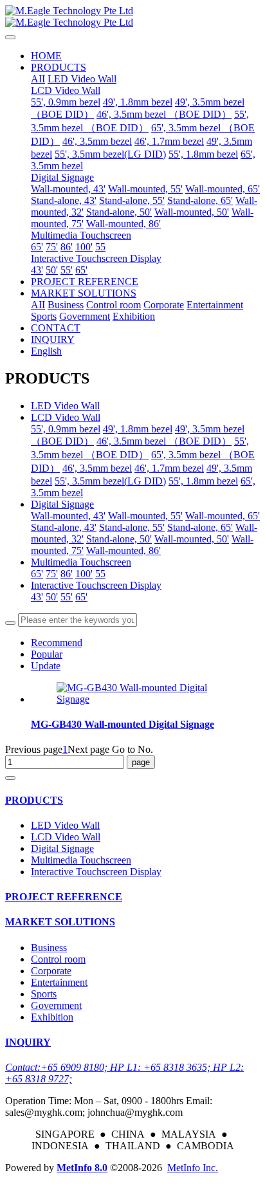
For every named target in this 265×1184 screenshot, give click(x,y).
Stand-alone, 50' (119, 538)
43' (37, 596)
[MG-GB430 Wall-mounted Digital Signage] (145, 699)
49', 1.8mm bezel (137, 428)
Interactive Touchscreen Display (96, 585)
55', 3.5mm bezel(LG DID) (110, 481)
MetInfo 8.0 (82, 1167)
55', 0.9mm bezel (65, 428)
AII (38, 78)
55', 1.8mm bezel (203, 481)
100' (84, 573)
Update (45, 665)
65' (37, 573)
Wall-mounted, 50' (191, 538)
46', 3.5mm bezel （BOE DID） (164, 441)
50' (52, 596)
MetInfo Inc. (192, 1167)
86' (66, 573)
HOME (46, 55)
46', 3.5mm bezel (97, 468)
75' (52, 573)
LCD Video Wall (65, 417)
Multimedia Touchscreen (81, 562)
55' (66, 596)
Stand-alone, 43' (63, 527)
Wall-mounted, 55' (145, 515)
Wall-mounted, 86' (123, 550)
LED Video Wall (65, 405)
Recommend (56, 642)
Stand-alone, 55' (132, 527)
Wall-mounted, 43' (68, 515)
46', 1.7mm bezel (169, 468)
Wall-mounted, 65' (222, 515)
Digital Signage (62, 504)
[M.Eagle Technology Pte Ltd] (132, 16)
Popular (46, 654)
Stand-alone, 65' (200, 527)
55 (100, 573)
